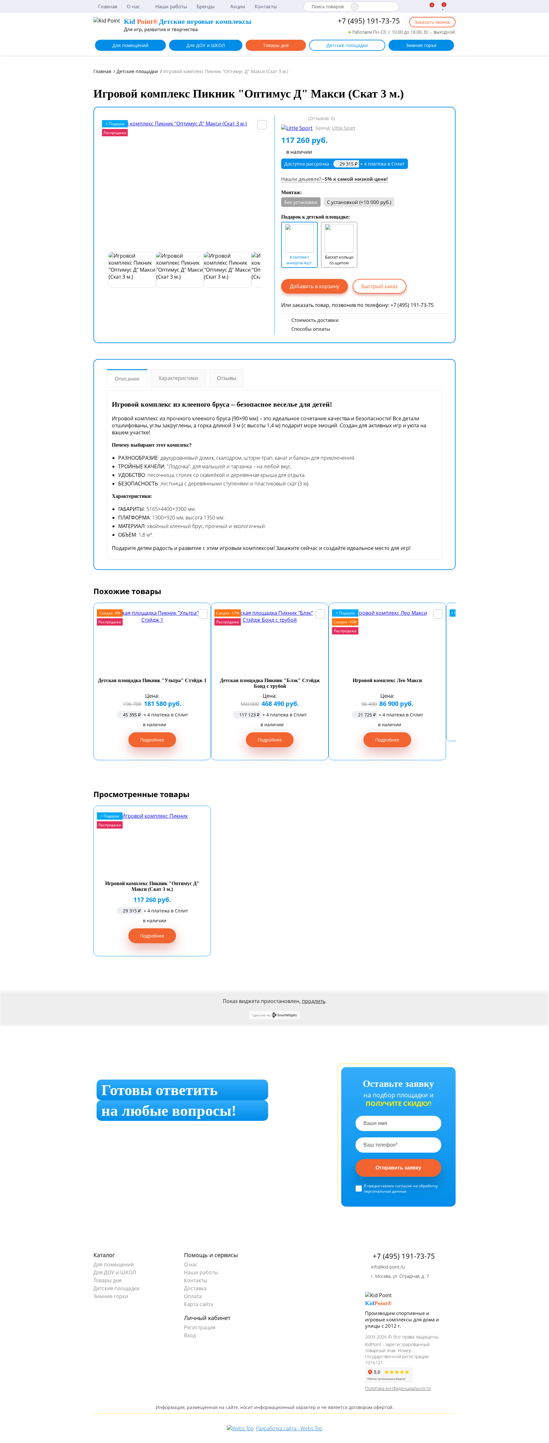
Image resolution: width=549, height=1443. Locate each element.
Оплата (193, 1296)
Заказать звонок (432, 22)
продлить (313, 1001)
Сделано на (261, 1015)
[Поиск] (355, 6)
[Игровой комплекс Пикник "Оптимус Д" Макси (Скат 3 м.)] (184, 183)
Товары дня (276, 45)
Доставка (195, 1288)
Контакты (266, 6)
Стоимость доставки (315, 320)
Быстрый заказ (379, 286)
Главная (107, 6)
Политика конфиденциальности (398, 1388)
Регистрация (199, 1327)
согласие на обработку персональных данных (401, 1188)
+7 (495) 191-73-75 (368, 20)
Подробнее (152, 740)
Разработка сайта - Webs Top (289, 1428)
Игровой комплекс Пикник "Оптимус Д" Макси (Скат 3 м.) (152, 886)
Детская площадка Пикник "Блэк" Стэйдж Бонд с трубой (270, 683)
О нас (134, 6)
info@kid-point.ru (387, 1267)
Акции (237, 6)
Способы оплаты (310, 329)
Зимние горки (421, 45)
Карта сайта (198, 1304)
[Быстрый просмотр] (202, 614)
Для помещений (130, 45)
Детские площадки (347, 45)
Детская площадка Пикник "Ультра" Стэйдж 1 (152, 680)
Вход (190, 1335)
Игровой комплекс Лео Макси (387, 680)
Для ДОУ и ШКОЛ (205, 45)
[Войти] (453, 6)
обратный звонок (187, 1176)
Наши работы (171, 6)
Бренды (206, 6)
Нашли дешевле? (334, 179)
